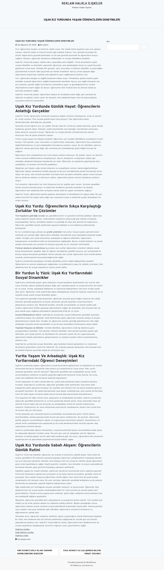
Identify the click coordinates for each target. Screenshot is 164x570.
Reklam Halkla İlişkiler (82, 3)
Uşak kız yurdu (21, 535)
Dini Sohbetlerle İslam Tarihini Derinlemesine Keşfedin (34, 552)
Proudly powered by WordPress (82, 562)
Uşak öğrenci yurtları (24, 532)
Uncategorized (23, 539)
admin (45, 45)
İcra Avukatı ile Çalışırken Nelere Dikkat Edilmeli (82, 552)
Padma (76, 565)
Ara (108, 41)
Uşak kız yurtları (22, 529)
